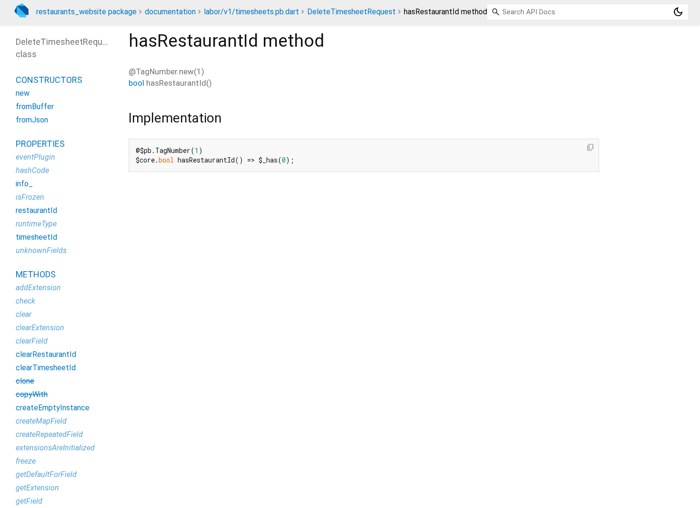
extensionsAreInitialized (55, 447)
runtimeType (36, 223)
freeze (26, 461)
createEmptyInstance (53, 407)
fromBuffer (35, 106)
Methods (36, 274)
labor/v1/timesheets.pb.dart (251, 11)
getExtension (37, 487)
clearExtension (40, 327)
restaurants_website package (86, 11)
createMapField (41, 421)
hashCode (32, 170)
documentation (170, 11)
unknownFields (41, 250)
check (25, 300)
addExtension (38, 287)
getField (29, 501)
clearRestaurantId (46, 354)
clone (25, 381)
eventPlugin (35, 157)
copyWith (32, 394)
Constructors (49, 80)
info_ (24, 183)
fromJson (32, 119)
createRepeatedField (49, 434)
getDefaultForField (46, 474)
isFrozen (30, 197)
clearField (32, 340)
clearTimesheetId (46, 367)
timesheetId (36, 237)
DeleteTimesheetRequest (351, 11)
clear (23, 314)
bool (136, 83)
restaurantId (36, 210)
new (23, 93)
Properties (40, 144)
